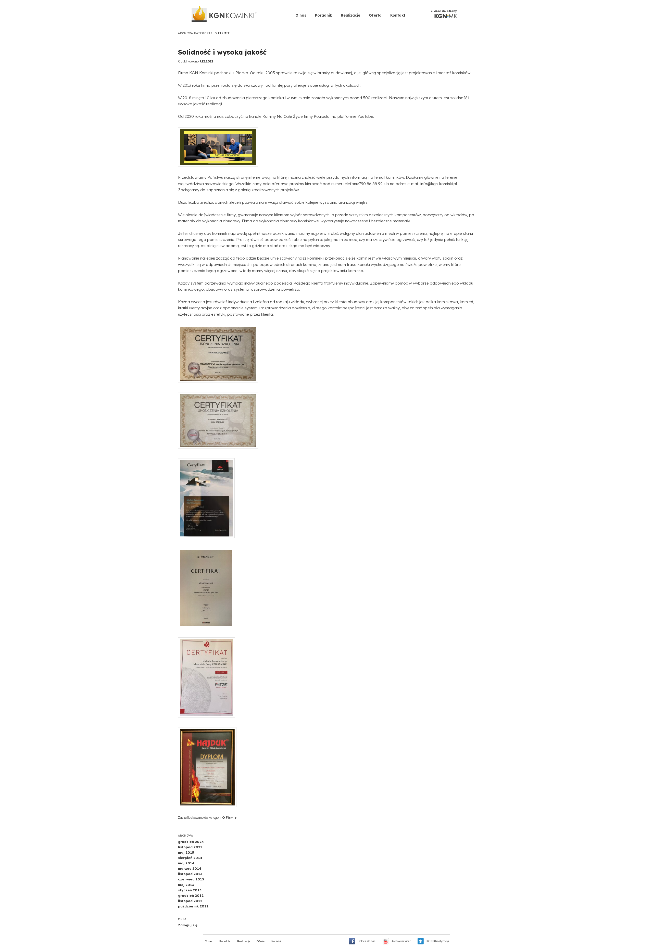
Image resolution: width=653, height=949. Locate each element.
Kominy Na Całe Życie (282, 116)
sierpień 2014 (190, 858)
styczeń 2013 (190, 890)
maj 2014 (186, 863)
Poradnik (323, 15)
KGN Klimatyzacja (437, 941)
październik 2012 (193, 906)
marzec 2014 (189, 868)
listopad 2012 (190, 901)
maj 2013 (186, 885)
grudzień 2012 (191, 895)
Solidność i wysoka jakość (222, 52)
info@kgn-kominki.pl (438, 183)
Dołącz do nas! (367, 941)
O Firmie (229, 817)
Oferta (375, 15)
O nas (300, 15)
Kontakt (397, 15)
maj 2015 (186, 852)
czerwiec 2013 (191, 879)
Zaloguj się (187, 925)
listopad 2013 (190, 874)
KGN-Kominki (224, 14)
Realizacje (350, 15)
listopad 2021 (190, 847)
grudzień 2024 (191, 842)
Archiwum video (401, 941)
